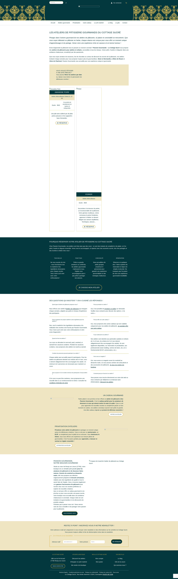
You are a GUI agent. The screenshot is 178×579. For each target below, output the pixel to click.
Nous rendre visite (70, 513)
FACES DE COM (108, 574)
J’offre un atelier (116, 414)
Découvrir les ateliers (106, 382)
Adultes (53, 96)
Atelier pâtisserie (60, 96)
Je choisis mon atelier (89, 287)
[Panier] (126, 3)
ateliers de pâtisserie (72, 308)
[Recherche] (66, 2)
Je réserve (62, 123)
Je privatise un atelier (63, 445)
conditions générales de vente (58, 383)
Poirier (88, 194)
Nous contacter (58, 566)
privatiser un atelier (110, 308)
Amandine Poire (62, 92)
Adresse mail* (56, 542)
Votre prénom (84, 542)
